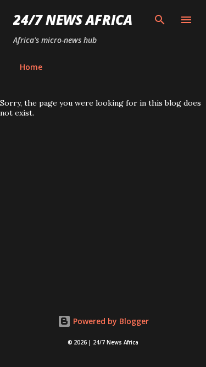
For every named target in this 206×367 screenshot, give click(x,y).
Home (31, 67)
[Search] (159, 19)
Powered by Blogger (110, 321)
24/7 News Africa (72, 19)
